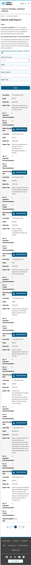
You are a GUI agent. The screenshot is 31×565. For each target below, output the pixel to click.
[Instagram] (11, 557)
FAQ (4, 545)
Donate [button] (16, 561)
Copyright (24, 541)
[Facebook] (7, 557)
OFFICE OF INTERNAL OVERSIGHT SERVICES (13, 10)
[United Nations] (6, 3)
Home (2, 16)
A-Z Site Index (6, 541)
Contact (15, 541)
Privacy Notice (23, 545)
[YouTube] (19, 557)
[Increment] (29, 59)
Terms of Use (15, 550)
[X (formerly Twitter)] (15, 557)
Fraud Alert (12, 545)
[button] (19, 129)
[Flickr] (23, 557)
